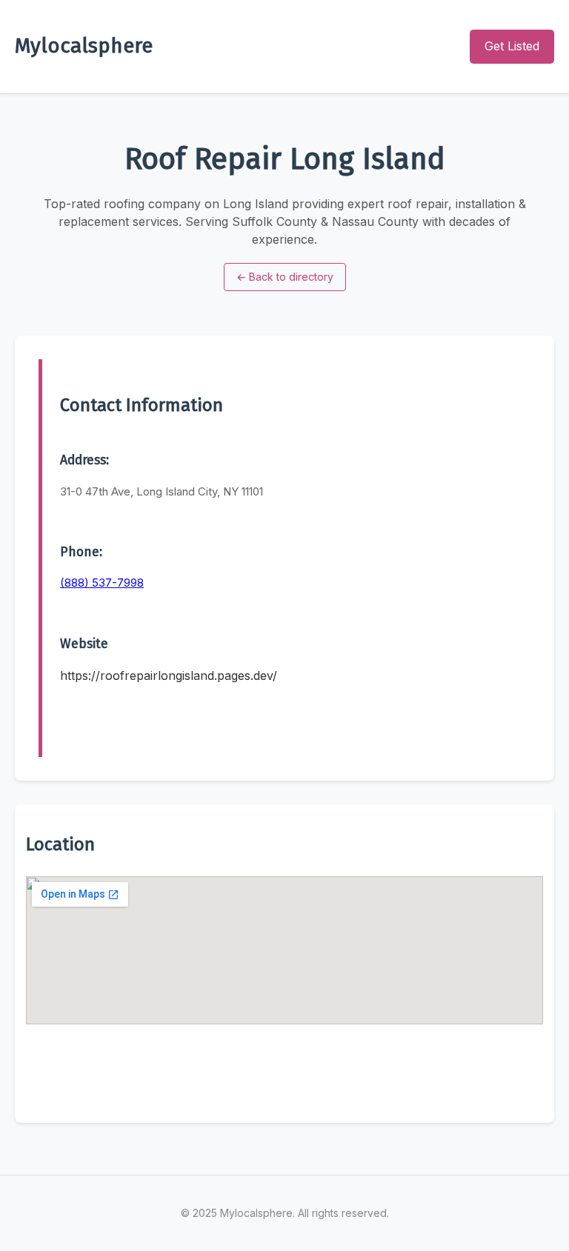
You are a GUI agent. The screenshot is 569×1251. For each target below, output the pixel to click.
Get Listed (512, 46)
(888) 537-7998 (102, 583)
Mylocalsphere (84, 45)
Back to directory (284, 276)
